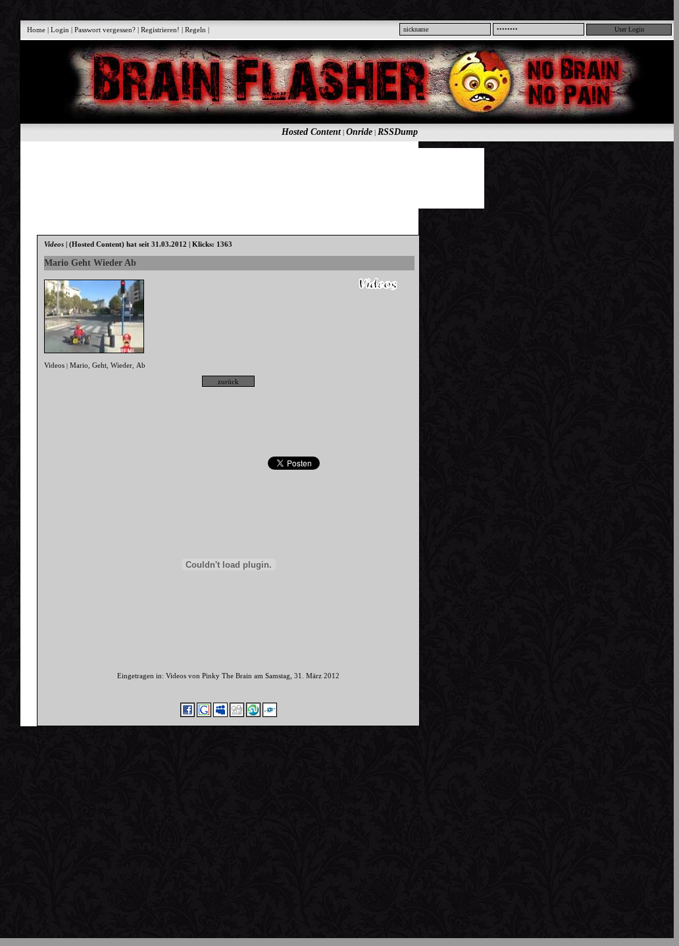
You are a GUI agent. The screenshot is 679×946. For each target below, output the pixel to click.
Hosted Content (311, 132)
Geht (99, 365)
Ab (140, 365)
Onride (359, 132)
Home (36, 30)
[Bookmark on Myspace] (220, 714)
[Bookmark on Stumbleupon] (253, 714)
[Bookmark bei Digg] (237, 714)
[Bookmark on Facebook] (187, 714)
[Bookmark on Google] (204, 714)
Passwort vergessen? (105, 30)
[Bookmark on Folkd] (270, 714)
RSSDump (398, 132)
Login (60, 30)
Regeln (195, 30)
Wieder (121, 365)
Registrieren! (160, 30)
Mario (79, 365)
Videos (54, 365)
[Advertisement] (342, 177)
